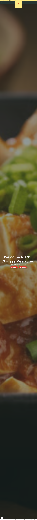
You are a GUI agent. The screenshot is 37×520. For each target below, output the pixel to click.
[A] (2, 518)
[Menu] (2, 2)
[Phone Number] (35, 2)
